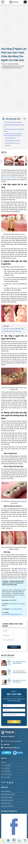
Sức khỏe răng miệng (13, 64)
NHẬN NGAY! (14, 647)
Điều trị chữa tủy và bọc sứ (12, 143)
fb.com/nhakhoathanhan (16, 609)
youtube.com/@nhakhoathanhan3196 (12, 614)
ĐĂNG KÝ (14, 721)
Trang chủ (3, 64)
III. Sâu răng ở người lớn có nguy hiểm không (14, 130)
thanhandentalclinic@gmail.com (12, 747)
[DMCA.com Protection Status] (7, 752)
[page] (7, 782)
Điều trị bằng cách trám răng (12, 140)
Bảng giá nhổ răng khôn (7, 797)
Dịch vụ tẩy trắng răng (6, 774)
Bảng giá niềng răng (6, 791)
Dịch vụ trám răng (5, 777)
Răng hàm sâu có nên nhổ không (12, 331)
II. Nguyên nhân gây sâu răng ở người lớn (14, 126)
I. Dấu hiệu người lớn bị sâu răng (12, 122)
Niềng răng (3, 762)
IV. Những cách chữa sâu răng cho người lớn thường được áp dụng (13, 134)
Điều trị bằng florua (10, 138)
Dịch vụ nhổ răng (5, 768)
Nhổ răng (7, 145)
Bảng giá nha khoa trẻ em (7, 806)
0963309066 (7, 744)
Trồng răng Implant (5, 765)
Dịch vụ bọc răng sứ (6, 771)
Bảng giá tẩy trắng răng (7, 800)
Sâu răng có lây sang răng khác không (14, 328)
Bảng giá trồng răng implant (8, 794)
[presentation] (1, 161)
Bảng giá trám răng (6, 803)
